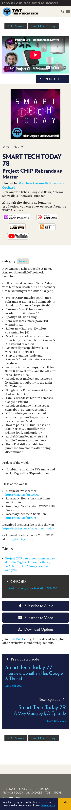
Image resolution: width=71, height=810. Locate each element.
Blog (27, 3)
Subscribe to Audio (38, 605)
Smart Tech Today (43, 26)
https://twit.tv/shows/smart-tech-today (28, 528)
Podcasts (8, 3)
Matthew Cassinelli (33, 183)
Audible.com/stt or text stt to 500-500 (32, 588)
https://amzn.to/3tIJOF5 (20, 518)
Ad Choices (34, 792)
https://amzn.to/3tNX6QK (22, 495)
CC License (43, 789)
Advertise (25, 789)
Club (19, 3)
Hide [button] (64, 802)
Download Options (38, 629)
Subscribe (38, 3)
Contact (9, 789)
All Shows (17, 26)
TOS (47, 792)
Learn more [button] (48, 805)
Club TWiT (16, 639)
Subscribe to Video (39, 617)
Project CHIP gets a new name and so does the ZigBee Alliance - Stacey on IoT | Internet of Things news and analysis (30, 564)
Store (57, 792)
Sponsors (52, 3)
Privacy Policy (13, 792)
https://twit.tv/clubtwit (21, 539)
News (23, 261)
